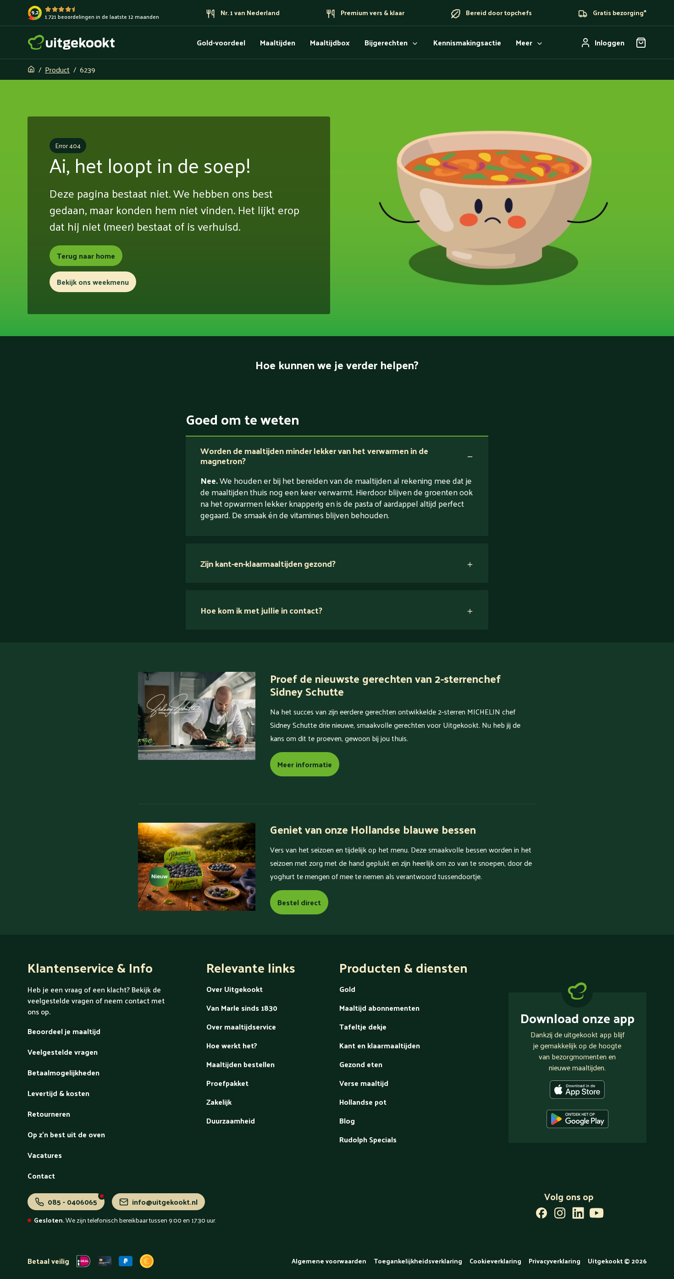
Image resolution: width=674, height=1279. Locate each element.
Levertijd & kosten (58, 1093)
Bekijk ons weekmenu (93, 281)
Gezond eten (360, 1064)
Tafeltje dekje (363, 1026)
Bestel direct (299, 902)
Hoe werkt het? (231, 1045)
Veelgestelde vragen (63, 1051)
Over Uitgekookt (234, 989)
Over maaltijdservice (241, 1026)
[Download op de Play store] (577, 1121)
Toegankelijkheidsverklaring (418, 1261)
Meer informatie (304, 764)
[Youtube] (596, 1215)
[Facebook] (541, 1215)
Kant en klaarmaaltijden (379, 1045)
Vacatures (45, 1155)
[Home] (71, 42)
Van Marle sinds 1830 (241, 1007)
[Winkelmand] (640, 42)
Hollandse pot (363, 1101)
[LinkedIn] (578, 1215)
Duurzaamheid (230, 1120)
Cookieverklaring (495, 1261)
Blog (347, 1120)
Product (57, 69)
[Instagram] (559, 1215)
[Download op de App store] (577, 1091)
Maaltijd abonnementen (379, 1007)
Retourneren (49, 1113)
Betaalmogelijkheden (63, 1072)
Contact (41, 1175)
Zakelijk (219, 1101)
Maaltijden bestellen (240, 1064)
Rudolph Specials (368, 1139)
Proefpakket (227, 1083)
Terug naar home (86, 255)
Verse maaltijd (363, 1083)
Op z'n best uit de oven (66, 1134)
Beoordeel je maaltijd (64, 1031)
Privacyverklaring (554, 1261)
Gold (347, 989)
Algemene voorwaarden (329, 1261)
